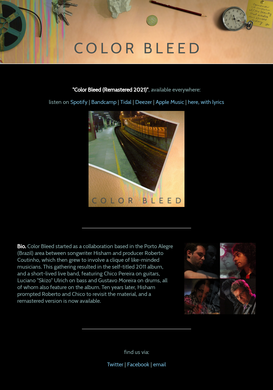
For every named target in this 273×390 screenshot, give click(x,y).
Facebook (138, 364)
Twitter (115, 364)
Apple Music (170, 102)
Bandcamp (103, 102)
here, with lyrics (206, 102)
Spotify (78, 102)
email (159, 364)
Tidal (125, 102)
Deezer (143, 102)
